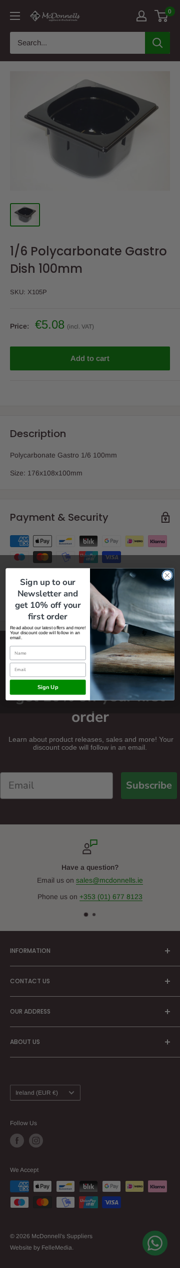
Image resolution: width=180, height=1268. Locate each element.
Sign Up (48, 687)
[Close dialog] (167, 575)
